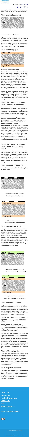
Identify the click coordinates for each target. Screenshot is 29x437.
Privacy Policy (8, 435)
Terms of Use (16, 435)
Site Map (22, 435)
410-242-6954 (24, 4)
